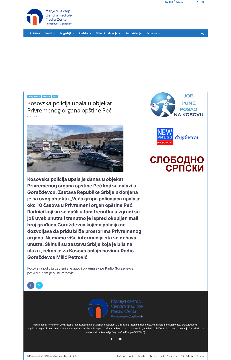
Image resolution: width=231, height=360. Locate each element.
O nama (152, 33)
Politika (46, 96)
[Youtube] (203, 2)
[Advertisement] (115, 64)
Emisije (83, 33)
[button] (202, 33)
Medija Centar (34, 96)
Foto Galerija (133, 33)
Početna (35, 33)
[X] (39, 285)
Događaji (65, 33)
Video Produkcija (106, 33)
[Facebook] (197, 2)
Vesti (48, 33)
